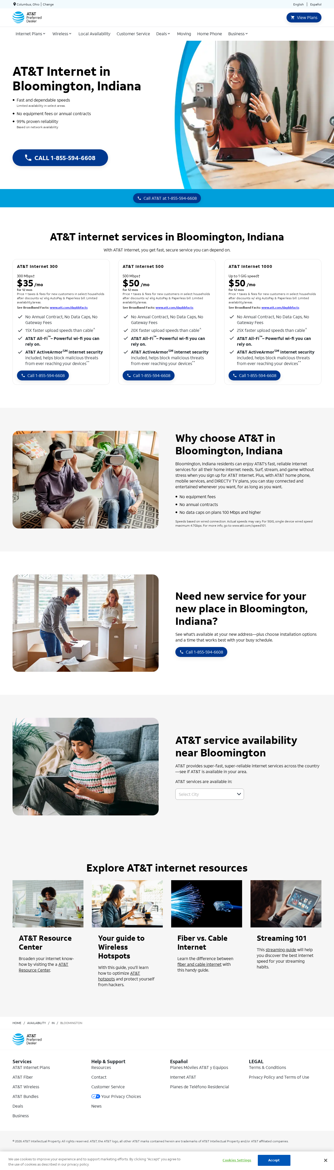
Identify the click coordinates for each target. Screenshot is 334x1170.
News (96, 1106)
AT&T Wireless (26, 1086)
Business (21, 1115)
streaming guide (281, 949)
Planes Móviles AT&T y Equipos (199, 1067)
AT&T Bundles (25, 1096)
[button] (239, 794)
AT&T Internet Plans (31, 1067)
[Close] (325, 1160)
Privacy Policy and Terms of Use (279, 1077)
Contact (98, 1077)
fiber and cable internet (199, 964)
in (53, 1023)
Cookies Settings (237, 1160)
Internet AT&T (183, 1077)
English (298, 4)
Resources (101, 1067)
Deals (18, 1106)
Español (315, 4)
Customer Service (108, 1086)
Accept (274, 1160)
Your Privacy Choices (121, 1096)
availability (36, 1023)
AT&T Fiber (23, 1077)
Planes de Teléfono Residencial (199, 1086)
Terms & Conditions (267, 1067)
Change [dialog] (48, 4)
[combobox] (204, 794)
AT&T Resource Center (43, 967)
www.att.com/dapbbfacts (69, 307)
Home (17, 1023)
